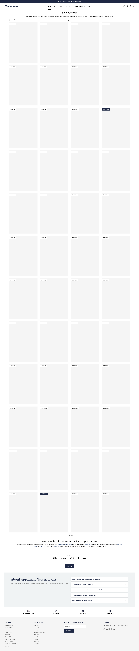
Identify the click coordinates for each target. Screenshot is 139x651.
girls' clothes (69, 544)
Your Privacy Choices (10, 639)
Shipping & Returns (38, 630)
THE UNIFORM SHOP (79, 6)
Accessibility (37, 643)
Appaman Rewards (38, 627)
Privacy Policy (8, 636)
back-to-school (88, 544)
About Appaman (9, 625)
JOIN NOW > (69, 630)
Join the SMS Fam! (9, 627)
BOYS (55, 6)
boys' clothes (61, 544)
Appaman (10, 646)
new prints (56, 546)
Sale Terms (36, 641)
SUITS (68, 6)
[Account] (124, 6)
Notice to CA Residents (10, 643)
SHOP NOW (69, 566)
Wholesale (7, 634)
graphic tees (43, 546)
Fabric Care (36, 636)
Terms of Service (9, 641)
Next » (72, 535)
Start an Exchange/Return (40, 632)
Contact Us (36, 639)
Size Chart (36, 634)
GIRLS (61, 6)
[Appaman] (11, 6)
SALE (89, 6)
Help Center (37, 625)
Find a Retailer (8, 632)
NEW (49, 6)
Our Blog (7, 630)
